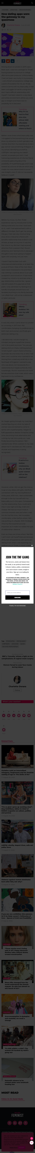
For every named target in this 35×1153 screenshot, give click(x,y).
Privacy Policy (17, 584)
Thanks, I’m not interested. (17, 606)
